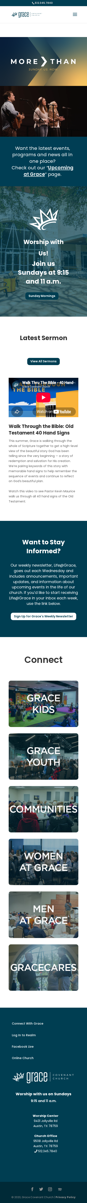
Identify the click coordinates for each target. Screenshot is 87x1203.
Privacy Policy (66, 1197)
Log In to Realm (24, 1035)
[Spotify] (60, 1189)
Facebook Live (23, 1046)
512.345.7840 (47, 1151)
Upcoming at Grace (48, 171)
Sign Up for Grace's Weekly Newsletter (43, 616)
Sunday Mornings (42, 296)
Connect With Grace (27, 1023)
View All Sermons (43, 361)
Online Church (23, 1058)
